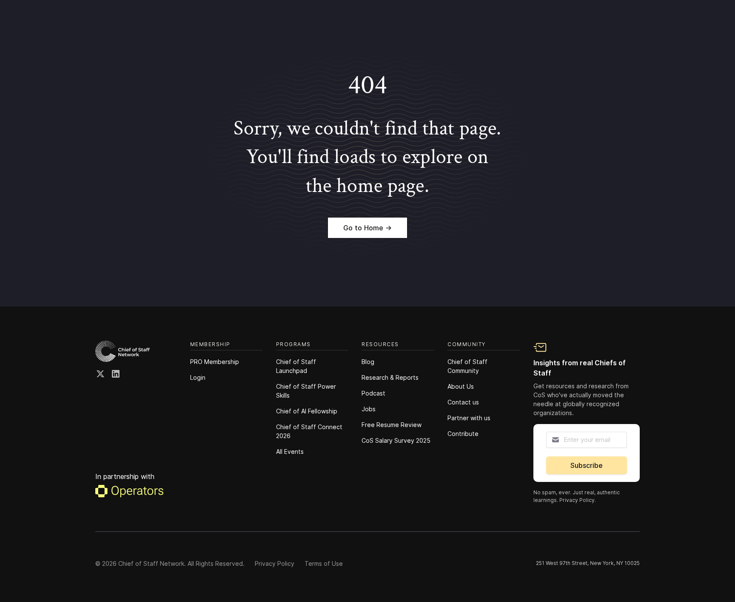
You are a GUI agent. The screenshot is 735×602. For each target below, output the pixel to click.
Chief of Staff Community (467, 366)
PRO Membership (214, 361)
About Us (460, 386)
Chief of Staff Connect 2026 (309, 431)
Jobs (369, 409)
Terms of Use (324, 563)
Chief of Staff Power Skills (306, 391)
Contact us (463, 402)
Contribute (463, 433)
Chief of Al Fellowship (306, 411)
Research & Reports (390, 377)
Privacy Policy (274, 563)
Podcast (373, 393)
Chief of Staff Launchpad (296, 366)
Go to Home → (367, 228)
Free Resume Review (392, 424)
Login (197, 377)
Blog (368, 361)
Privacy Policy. (577, 500)
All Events (290, 451)
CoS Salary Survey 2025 (396, 440)
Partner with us (468, 417)
